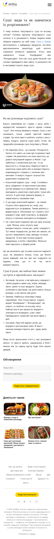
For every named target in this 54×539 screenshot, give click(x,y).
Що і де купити (15, 467)
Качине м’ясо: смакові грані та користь (37, 442)
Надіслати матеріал (27, 495)
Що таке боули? (34, 417)
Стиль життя (26, 479)
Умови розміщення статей (18, 475)
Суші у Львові (43, 41)
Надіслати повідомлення (26, 386)
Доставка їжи (17, 471)
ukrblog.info (27, 530)
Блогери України (36, 471)
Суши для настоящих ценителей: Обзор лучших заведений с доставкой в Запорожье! (14, 444)
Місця (38, 475)
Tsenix (32, 534)
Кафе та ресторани (36, 467)
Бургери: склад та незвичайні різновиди (13, 419)
